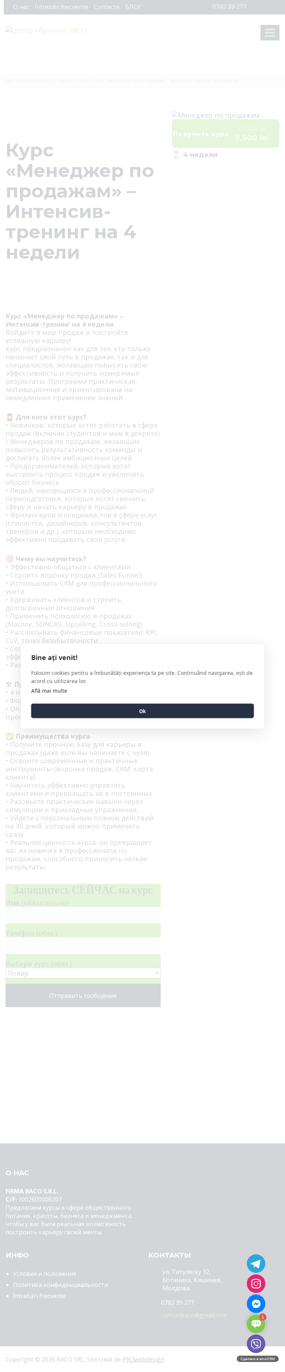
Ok (142, 711)
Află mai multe (49, 690)
